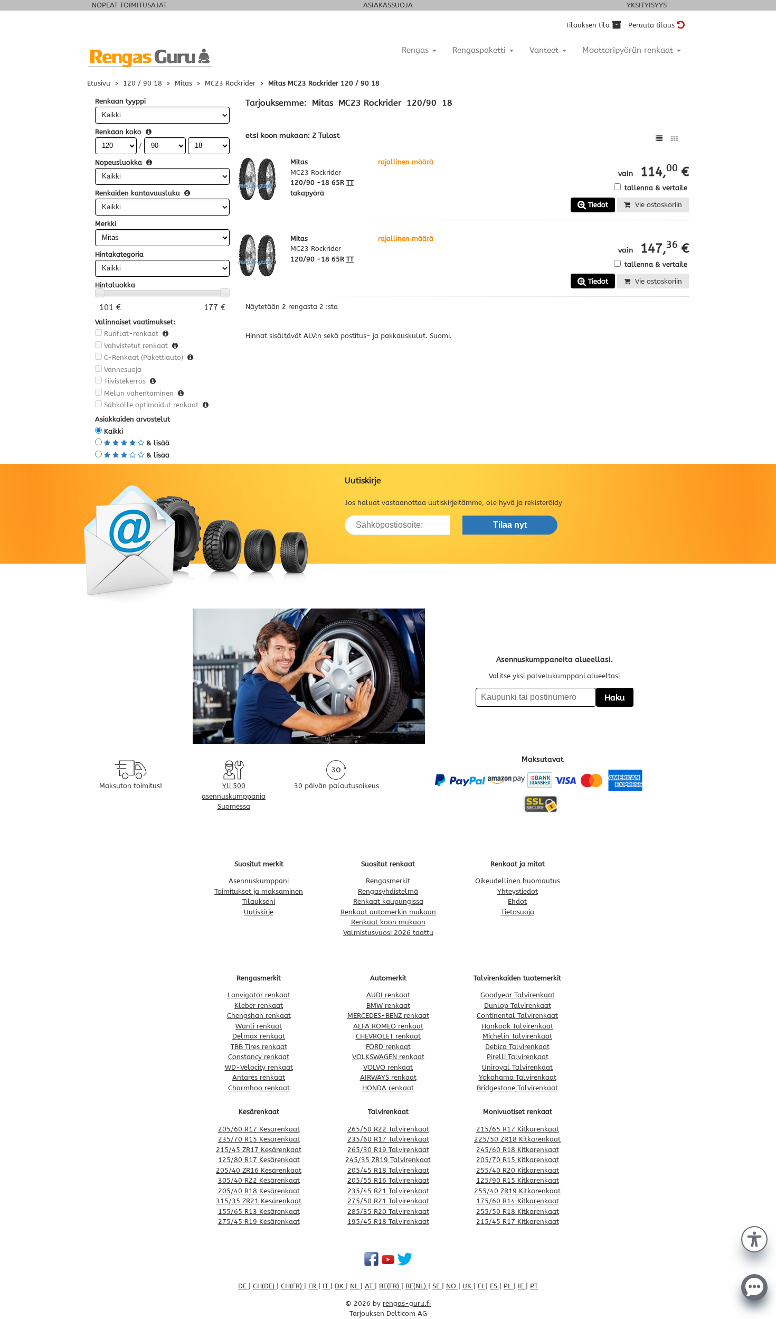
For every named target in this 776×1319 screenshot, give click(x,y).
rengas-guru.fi (407, 1303)
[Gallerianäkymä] (674, 138)
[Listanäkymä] (659, 138)
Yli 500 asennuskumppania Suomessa (234, 796)
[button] (754, 1238)
